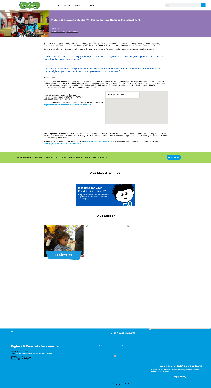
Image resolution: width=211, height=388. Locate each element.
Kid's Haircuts (72, 32)
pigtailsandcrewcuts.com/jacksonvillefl (62, 105)
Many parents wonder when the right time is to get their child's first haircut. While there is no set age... (93, 197)
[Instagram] (123, 340)
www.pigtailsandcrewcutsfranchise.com (62, 143)
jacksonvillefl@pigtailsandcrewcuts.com (34, 353)
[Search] (203, 5)
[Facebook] (116, 340)
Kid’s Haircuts (64, 5)
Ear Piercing (79, 5)
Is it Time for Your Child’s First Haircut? (92, 189)
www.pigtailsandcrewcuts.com (99, 141)
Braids (91, 5)
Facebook (86, 105)
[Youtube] (129, 340)
